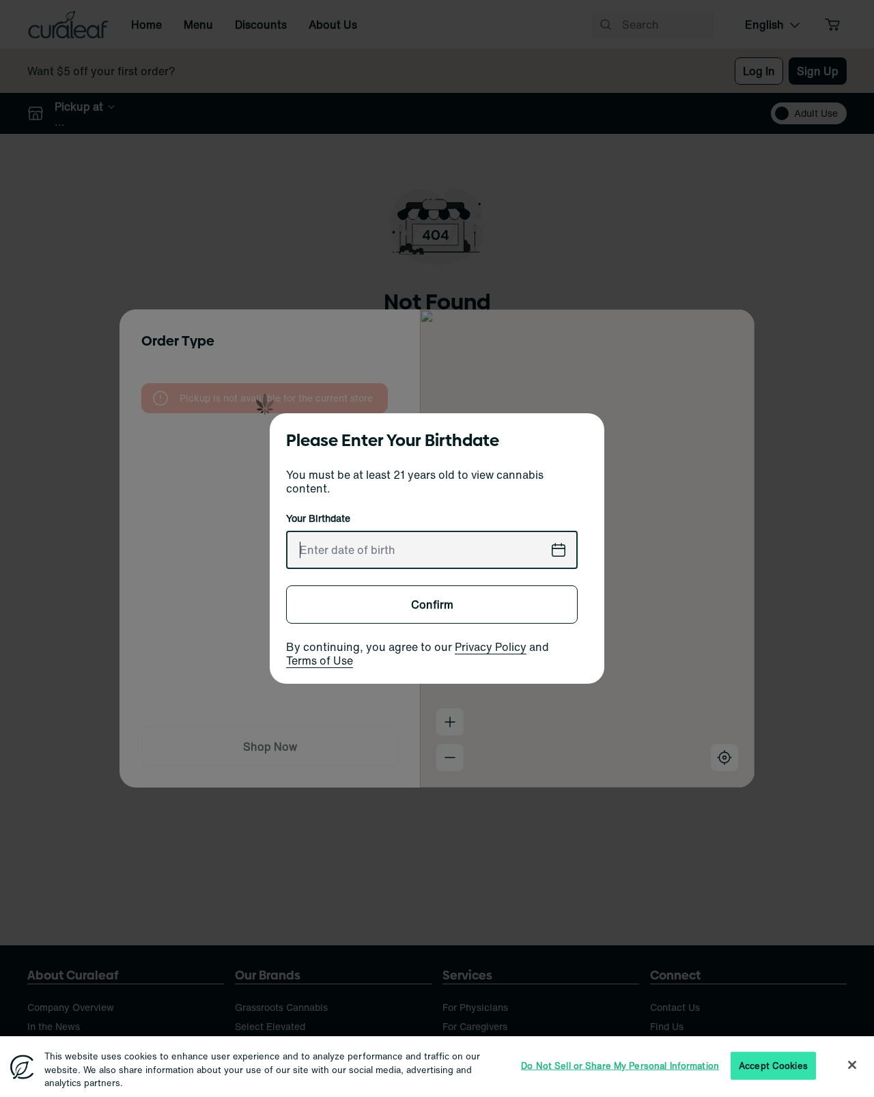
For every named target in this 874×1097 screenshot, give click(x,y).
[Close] (852, 1065)
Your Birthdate (318, 518)
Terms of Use (319, 660)
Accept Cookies (773, 1065)
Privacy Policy (490, 647)
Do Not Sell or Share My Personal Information (620, 1065)
